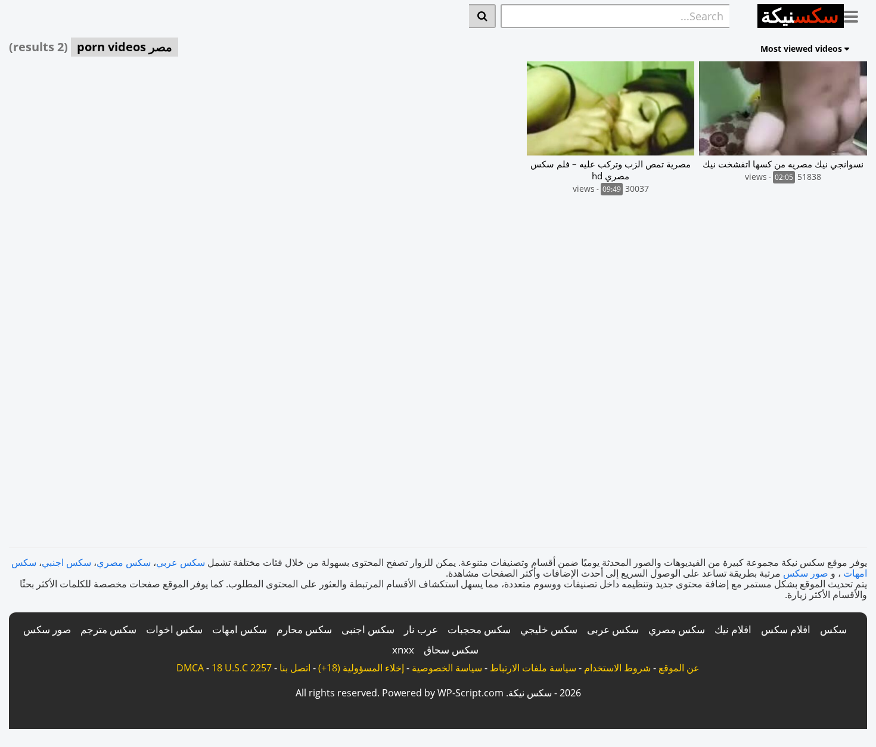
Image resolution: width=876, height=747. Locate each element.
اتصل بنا (294, 667)
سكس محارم (304, 629)
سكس (833, 629)
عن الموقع (679, 667)
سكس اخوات (174, 629)
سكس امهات (239, 629)
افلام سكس (785, 629)
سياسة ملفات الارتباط (533, 667)
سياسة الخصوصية (447, 667)
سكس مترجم (108, 629)
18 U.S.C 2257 (242, 667)
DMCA (190, 667)
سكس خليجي (548, 629)
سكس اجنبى (367, 629)
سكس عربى (613, 629)
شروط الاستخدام (617, 667)
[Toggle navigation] (855, 14)
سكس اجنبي (66, 562)
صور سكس (805, 573)
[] (482, 16)
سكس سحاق (451, 649)
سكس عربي (180, 562)
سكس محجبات (479, 629)
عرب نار (421, 629)
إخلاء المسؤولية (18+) (361, 667)
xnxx (403, 649)
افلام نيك (733, 629)
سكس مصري (124, 562)
